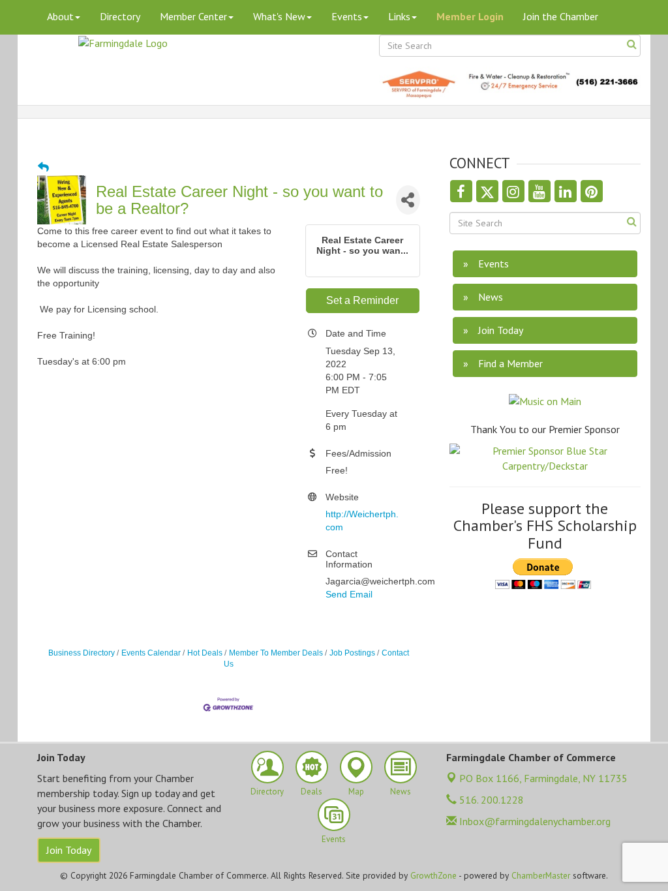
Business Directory (81, 652)
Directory (120, 16)
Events (346, 16)
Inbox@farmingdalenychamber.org (534, 821)
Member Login (470, 16)
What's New (279, 16)
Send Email (349, 594)
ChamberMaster (540, 875)
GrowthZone (433, 875)
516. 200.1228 (490, 799)
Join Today (68, 849)
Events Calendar (151, 652)
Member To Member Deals (276, 652)
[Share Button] (408, 200)
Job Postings (352, 652)
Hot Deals (204, 652)
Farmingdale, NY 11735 (543, 778)
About (60, 16)
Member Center (193, 16)
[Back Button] (43, 167)
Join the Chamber (560, 16)
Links (399, 16)
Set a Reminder (362, 300)
